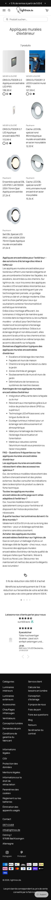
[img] (25, 618)
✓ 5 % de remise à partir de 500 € (25, 3)
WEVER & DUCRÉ (10, 76)
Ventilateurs (9, 718)
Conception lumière (13, 723)
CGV (5, 758)
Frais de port (34, 709)
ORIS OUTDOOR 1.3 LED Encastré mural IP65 (36, 83)
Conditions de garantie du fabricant (10, 737)
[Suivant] (45, 3)
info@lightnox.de (11, 829)
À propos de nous (37, 704)
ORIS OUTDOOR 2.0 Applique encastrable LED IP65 (13, 83)
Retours (32, 724)
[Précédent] (5, 3)
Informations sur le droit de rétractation (12, 781)
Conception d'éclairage (34, 697)
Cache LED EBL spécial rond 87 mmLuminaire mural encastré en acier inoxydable (36, 188)
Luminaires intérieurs (8, 689)
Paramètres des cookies (11, 791)
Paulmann (30, 125)
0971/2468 (8, 824)
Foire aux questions (38, 714)
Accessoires (9, 704)
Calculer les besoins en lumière (37, 689)
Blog (30, 719)
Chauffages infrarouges (9, 711)
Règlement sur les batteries (12, 800)
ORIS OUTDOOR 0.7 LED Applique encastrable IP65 (12, 132)
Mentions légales (11, 772)
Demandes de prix (12, 728)
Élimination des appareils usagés (11, 808)
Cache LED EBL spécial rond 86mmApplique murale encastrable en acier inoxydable (36, 136)
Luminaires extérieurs (8, 697)
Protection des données (10, 765)
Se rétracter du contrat (35, 731)
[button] (23, 656)
